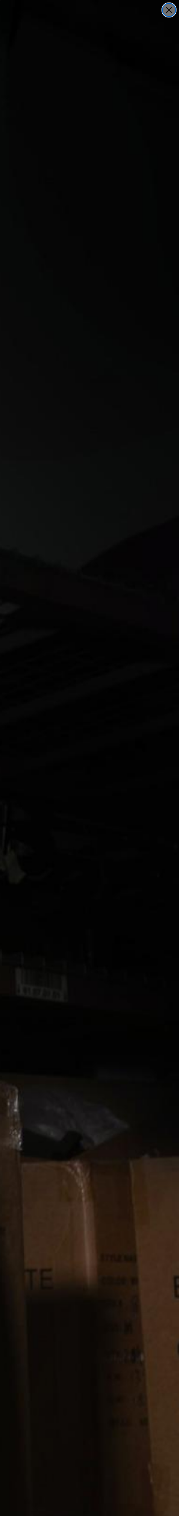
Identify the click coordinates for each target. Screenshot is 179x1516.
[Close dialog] (169, 10)
